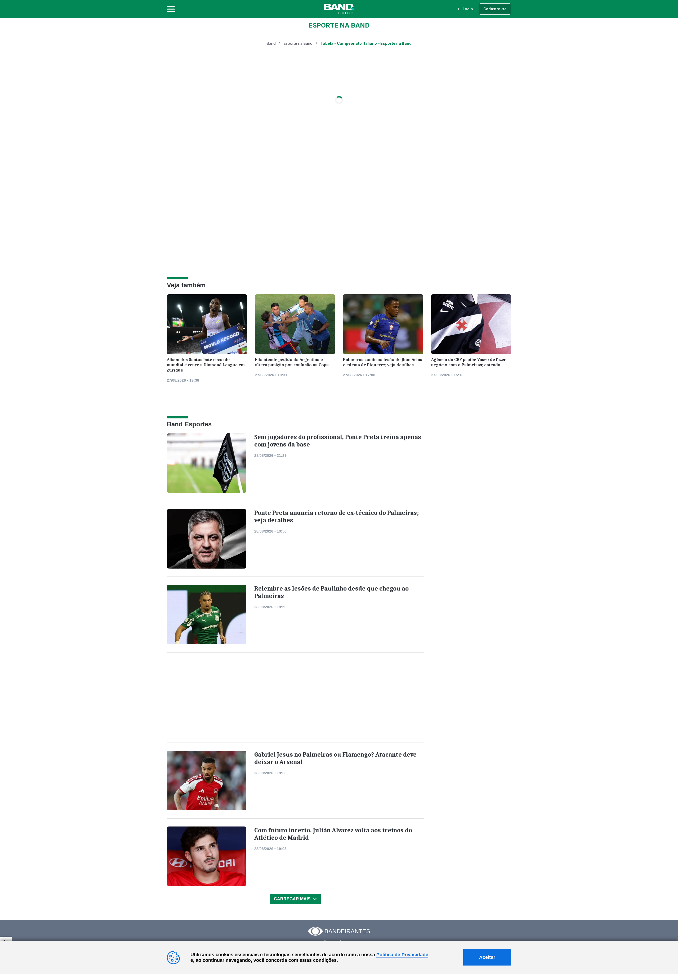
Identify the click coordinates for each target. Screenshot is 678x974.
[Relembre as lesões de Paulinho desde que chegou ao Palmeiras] (206, 614)
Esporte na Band (298, 43)
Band (271, 43)
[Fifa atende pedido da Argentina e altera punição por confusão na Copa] (295, 325)
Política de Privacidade (402, 954)
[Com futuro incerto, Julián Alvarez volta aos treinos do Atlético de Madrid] (206, 856)
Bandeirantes (347, 931)
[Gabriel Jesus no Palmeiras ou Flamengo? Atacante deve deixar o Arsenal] (206, 780)
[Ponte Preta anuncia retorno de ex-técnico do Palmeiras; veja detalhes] (206, 539)
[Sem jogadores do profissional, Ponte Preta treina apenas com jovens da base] (206, 463)
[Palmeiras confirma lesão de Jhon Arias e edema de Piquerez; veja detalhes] (383, 325)
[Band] (339, 9)
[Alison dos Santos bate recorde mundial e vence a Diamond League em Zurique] (207, 325)
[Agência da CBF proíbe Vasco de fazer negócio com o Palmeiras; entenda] (471, 325)
